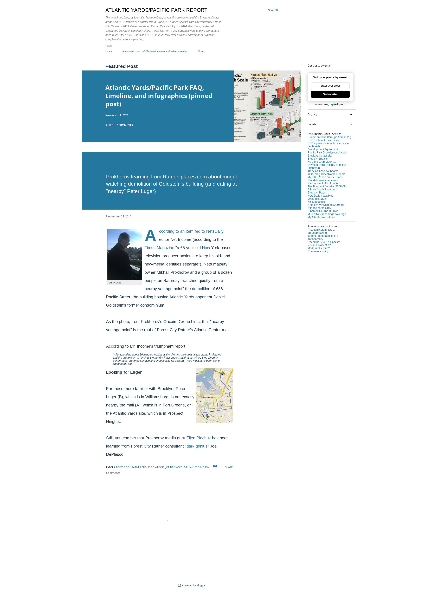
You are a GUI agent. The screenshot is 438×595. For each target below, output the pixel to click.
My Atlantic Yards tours (321, 217)
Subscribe (330, 94)
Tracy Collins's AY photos (323, 171)
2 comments (125, 125)
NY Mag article (317, 201)
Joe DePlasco (174, 467)
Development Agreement (323, 149)
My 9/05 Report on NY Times (325, 177)
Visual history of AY (319, 245)
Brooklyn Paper (317, 192)
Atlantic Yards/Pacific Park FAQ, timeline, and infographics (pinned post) (158, 95)
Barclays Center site (320, 155)
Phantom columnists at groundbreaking (321, 231)
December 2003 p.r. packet (324, 242)
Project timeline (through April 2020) (329, 137)
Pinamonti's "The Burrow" (323, 211)
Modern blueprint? (319, 248)
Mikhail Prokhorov (196, 467)
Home (108, 51)
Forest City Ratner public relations (140, 467)
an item (187, 231)
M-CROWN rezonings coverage (327, 214)
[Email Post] (215, 467)
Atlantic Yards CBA (319, 207)
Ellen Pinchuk (198, 438)
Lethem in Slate (317, 198)
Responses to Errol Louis (323, 183)
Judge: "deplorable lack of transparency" (323, 237)
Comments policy (318, 251)
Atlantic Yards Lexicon (321, 189)
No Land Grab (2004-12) (322, 161)
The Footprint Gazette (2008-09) (327, 186)
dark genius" (197, 446)
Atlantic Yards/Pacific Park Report (156, 10)
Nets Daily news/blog (320, 195)
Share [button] (109, 125)
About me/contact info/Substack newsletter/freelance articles (155, 51)
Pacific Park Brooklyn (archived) (327, 152)
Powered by (322, 104)
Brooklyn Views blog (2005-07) (326, 204)
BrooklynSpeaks (318, 158)
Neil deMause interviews (323, 180)
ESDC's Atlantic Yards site (324, 140)
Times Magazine (159, 247)
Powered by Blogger (194, 585)
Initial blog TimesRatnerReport (326, 174)
